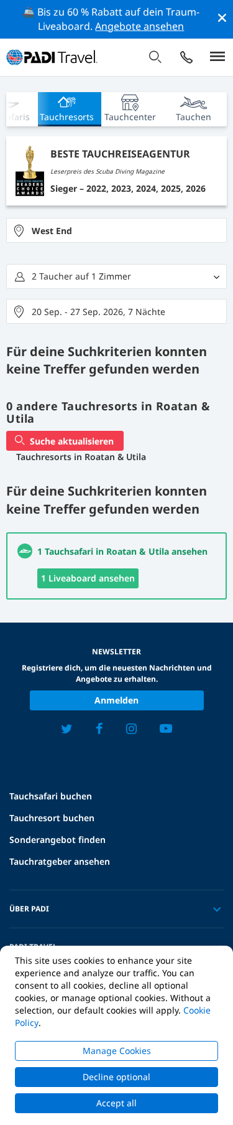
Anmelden (116, 700)
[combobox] (116, 230)
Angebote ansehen (139, 26)
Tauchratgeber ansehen (59, 861)
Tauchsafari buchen (50, 796)
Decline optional (116, 1077)
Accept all (116, 1103)
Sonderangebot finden (57, 839)
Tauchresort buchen (51, 818)
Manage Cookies (117, 1051)
